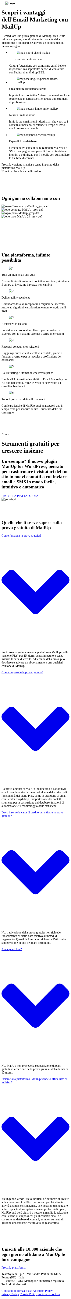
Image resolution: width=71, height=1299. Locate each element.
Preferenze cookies (48, 1294)
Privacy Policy (10, 1294)
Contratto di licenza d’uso (17, 1290)
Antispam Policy (43, 1290)
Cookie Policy (28, 1294)
